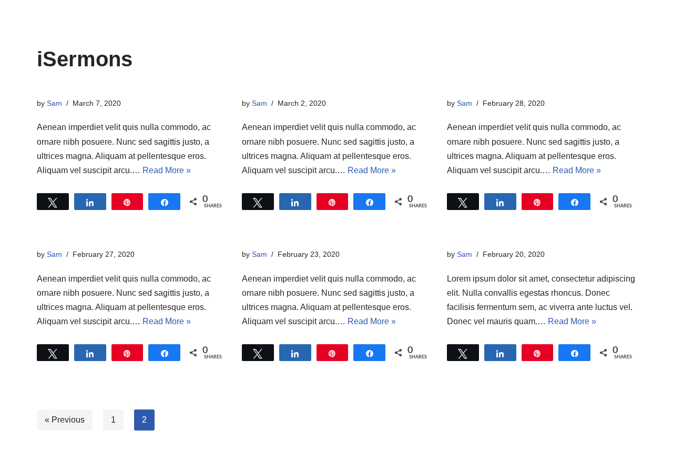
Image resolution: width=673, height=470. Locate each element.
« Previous (65, 419)
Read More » (166, 170)
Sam (54, 103)
